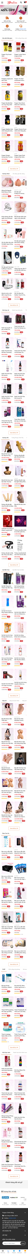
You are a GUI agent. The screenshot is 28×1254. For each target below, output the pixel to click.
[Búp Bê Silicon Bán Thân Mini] (8, 709)
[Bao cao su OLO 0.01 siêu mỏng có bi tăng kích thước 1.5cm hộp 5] (8, 943)
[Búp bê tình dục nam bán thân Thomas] (8, 471)
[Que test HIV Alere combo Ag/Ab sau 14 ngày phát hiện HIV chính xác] (20, 978)
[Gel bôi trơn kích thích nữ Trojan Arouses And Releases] (8, 675)
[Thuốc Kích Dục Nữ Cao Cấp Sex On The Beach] (8, 412)
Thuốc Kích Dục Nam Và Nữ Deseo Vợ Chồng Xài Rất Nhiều (20, 352)
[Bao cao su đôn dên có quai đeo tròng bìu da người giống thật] (8, 842)
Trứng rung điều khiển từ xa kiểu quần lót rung (20, 531)
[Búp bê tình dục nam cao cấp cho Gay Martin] (8, 446)
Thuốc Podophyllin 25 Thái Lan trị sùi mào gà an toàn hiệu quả (20, 1011)
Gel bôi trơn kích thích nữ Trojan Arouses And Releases (7, 685)
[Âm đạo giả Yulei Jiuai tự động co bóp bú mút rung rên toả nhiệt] (8, 258)
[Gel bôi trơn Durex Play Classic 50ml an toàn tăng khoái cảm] (8, 601)
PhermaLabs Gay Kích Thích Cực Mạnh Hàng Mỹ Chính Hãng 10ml (20, 1143)
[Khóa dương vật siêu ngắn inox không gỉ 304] (8, 207)
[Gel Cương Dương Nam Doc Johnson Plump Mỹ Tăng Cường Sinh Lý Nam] (20, 578)
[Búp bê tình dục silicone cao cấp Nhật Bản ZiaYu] (8, 734)
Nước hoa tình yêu (17, 310)
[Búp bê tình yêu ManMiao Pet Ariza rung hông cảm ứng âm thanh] (8, 758)
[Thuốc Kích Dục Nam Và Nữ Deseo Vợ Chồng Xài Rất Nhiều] (20, 343)
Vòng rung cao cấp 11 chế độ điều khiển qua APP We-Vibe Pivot (20, 270)
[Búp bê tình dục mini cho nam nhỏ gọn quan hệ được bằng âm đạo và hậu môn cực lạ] (8, 783)
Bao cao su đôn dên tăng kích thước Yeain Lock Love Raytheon (20, 853)
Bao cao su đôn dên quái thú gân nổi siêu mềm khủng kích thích (20, 902)
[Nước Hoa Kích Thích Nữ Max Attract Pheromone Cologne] (8, 389)
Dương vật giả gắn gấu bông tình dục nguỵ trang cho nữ (19, 457)
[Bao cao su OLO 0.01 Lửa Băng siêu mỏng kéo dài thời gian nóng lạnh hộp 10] (20, 943)
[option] (14, 10)
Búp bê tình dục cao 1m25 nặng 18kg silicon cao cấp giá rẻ (7, 816)
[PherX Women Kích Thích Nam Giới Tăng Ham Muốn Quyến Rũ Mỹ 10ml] (20, 1085)
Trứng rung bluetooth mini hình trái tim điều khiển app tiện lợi (20, 554)
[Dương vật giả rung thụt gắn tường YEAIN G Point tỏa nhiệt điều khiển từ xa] (20, 471)
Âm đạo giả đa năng (19, 173)
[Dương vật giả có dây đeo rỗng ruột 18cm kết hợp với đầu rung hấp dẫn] (8, 545)
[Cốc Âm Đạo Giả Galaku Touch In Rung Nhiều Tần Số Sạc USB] (20, 284)
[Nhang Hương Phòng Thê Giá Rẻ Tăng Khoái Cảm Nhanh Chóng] (8, 1108)
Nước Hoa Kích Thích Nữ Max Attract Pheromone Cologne (7, 398)
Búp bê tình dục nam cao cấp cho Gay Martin (7, 455)
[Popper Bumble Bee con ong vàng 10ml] (8, 95)
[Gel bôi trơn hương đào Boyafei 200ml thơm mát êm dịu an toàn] (20, 650)
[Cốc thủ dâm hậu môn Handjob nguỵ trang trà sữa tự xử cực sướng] (8, 233)
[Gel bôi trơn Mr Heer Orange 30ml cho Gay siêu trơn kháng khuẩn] (8, 627)
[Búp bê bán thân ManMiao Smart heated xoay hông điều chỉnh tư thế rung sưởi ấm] (20, 709)
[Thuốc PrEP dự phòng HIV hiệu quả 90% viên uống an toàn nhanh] (8, 1002)
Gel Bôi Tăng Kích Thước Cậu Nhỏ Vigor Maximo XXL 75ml (7, 587)
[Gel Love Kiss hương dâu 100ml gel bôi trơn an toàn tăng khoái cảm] (8, 650)
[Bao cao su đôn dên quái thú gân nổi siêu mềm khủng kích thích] (20, 893)
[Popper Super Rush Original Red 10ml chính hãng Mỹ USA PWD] (20, 146)
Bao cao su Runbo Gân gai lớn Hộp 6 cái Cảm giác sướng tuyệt (7, 902)
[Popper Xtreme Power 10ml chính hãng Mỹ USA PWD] (20, 120)
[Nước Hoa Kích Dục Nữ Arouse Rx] (20, 389)
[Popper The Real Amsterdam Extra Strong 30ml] (20, 71)
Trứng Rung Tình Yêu (17, 437)
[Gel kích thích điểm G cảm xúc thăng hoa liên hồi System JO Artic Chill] (20, 601)
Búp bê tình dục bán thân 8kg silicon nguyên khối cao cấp (20, 792)
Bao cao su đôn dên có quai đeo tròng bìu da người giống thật (7, 853)
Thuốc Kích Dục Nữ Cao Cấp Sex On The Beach (7, 422)
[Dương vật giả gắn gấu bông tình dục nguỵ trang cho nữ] (20, 446)
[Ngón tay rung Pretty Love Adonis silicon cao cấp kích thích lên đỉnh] (8, 917)
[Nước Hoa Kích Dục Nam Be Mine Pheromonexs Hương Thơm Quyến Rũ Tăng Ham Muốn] (20, 1108)
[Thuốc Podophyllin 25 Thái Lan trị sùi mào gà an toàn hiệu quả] (20, 1002)
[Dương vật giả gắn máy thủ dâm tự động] (8, 497)
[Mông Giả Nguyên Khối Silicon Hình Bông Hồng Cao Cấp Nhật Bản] (8, 182)
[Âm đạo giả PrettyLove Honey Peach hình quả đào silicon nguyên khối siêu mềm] (20, 182)
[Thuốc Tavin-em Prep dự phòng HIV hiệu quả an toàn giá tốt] (20, 1026)
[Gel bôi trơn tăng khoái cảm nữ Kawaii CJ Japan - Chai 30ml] (20, 627)
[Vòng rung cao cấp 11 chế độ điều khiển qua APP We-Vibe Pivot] (20, 258)
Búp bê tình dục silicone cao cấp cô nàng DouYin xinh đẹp (20, 816)
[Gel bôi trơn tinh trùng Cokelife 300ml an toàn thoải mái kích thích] (20, 675)
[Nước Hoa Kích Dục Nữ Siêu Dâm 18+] (20, 366)
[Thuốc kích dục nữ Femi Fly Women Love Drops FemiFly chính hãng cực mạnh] (20, 319)
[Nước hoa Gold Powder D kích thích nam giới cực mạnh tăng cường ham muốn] (8, 1133)
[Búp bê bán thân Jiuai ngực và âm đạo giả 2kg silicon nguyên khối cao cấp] (20, 207)
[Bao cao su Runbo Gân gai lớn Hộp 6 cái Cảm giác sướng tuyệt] (8, 893)
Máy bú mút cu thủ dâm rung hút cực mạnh (7, 295)
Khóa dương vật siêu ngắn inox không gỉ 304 (7, 218)
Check (23, 1243)
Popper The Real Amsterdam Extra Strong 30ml (19, 80)
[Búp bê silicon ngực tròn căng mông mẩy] (20, 734)
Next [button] (25, 1199)
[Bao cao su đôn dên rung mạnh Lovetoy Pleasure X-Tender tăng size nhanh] (20, 917)
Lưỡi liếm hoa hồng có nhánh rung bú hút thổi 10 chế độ (8, 530)
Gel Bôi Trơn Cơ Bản (18, 570)
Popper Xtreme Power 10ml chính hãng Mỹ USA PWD (20, 130)
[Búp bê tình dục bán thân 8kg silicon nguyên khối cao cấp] (20, 783)
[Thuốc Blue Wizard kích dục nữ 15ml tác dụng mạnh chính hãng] (20, 412)
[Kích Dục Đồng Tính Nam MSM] (20, 1061)
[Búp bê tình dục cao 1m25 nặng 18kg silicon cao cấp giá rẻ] (8, 807)
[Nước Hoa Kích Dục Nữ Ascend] (8, 366)
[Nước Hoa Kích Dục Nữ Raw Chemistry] (8, 343)
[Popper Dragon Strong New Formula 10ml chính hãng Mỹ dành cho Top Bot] (8, 146)
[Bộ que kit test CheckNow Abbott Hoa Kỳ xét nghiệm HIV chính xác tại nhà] (8, 978)
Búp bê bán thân (14, 700)
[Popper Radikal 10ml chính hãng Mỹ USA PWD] (8, 120)
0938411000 (23, 29)
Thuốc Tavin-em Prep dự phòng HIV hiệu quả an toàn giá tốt (20, 1035)
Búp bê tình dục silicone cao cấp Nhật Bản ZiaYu (7, 743)
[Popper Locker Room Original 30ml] (20, 47)
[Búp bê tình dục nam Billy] (20, 497)
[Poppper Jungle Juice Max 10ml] (8, 71)
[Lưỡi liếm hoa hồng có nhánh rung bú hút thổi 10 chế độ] (8, 521)
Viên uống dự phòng (14, 969)
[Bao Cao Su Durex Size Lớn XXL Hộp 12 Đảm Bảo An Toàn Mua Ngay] (20, 868)
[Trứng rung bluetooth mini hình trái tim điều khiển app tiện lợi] (20, 545)
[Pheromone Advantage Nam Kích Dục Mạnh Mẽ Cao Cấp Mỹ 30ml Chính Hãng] (20, 1157)
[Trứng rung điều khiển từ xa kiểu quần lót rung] (20, 521)
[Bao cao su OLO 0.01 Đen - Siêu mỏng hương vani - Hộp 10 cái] (8, 868)
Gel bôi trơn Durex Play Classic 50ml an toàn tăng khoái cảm (7, 612)
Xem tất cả (13, 168)
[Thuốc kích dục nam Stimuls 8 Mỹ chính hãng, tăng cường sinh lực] (8, 1085)
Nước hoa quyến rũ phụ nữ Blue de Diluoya (7, 329)
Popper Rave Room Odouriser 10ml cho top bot (19, 104)
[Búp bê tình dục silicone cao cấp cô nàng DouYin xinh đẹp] (20, 807)
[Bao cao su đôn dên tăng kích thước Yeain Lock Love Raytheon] (20, 842)
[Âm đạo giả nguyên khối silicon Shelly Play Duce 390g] (20, 233)
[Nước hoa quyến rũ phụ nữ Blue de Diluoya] (8, 319)
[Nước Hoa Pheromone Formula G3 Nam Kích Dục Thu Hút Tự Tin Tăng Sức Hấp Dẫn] (8, 1157)
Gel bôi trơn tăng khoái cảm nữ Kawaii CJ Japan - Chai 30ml (20, 636)
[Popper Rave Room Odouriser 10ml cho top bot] (20, 95)
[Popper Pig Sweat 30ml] (8, 47)
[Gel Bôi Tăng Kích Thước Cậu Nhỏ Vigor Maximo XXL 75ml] (8, 578)
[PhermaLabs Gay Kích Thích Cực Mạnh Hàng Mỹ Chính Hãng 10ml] (20, 1133)
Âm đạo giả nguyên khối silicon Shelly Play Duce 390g (19, 242)
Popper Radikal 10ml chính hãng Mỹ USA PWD (7, 130)
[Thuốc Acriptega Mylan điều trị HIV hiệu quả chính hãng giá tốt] (8, 1026)
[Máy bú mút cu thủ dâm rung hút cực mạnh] (8, 284)
